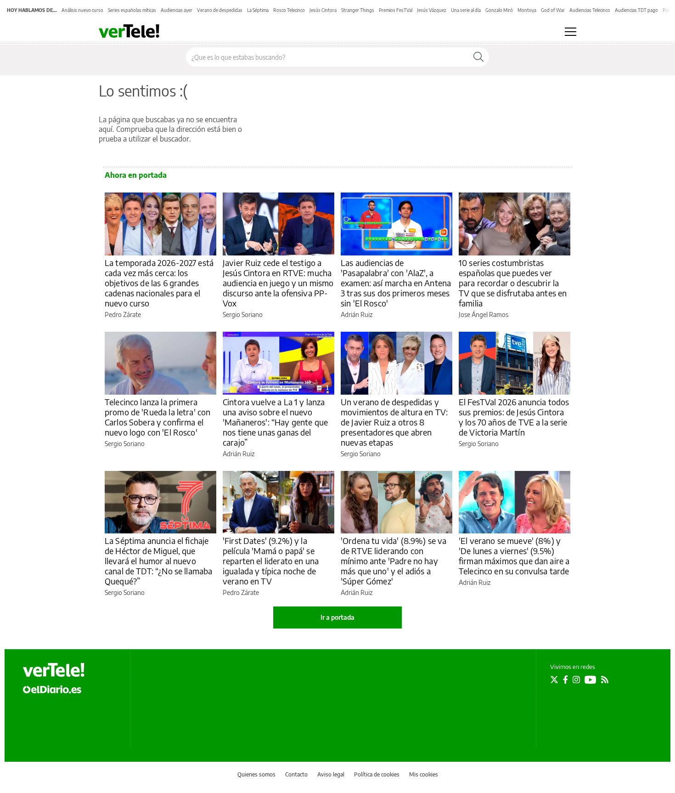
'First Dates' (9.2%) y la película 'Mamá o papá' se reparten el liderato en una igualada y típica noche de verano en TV (271, 560)
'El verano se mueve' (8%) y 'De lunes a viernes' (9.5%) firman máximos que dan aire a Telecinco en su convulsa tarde (514, 555)
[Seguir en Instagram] (576, 679)
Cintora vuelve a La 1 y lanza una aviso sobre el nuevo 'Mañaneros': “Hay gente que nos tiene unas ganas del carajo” (275, 421)
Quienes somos (256, 774)
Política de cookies (376, 774)
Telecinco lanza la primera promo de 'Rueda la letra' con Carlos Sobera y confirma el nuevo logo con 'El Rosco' (157, 416)
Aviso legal (330, 774)
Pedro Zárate (123, 314)
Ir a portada (337, 617)
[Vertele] (53, 670)
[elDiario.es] (52, 689)
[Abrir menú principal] (570, 32)
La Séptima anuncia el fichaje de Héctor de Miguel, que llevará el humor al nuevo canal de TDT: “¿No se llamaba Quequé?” (158, 560)
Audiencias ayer (176, 10)
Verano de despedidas (219, 10)
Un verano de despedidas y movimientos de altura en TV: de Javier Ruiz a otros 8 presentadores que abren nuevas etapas (394, 421)
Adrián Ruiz (356, 314)
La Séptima (258, 10)
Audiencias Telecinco (589, 10)
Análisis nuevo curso (82, 10)
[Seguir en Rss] (604, 679)
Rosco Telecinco (289, 10)
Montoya (527, 10)
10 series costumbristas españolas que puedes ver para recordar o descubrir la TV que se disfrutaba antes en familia (513, 282)
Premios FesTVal (395, 10)
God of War (553, 10)
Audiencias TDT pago (636, 10)
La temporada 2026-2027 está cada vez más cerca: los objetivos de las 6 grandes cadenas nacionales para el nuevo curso (159, 282)
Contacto (296, 774)
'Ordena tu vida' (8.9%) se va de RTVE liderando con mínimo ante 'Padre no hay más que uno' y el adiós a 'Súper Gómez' (393, 560)
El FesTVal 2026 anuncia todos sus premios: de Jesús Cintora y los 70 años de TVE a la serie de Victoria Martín (514, 416)
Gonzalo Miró (499, 10)
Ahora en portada (136, 175)
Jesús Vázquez (431, 10)
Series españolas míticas (132, 10)
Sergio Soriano (243, 314)
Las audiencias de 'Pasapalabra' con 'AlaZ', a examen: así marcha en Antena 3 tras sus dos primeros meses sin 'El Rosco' (396, 282)
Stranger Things (357, 10)
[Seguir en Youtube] (590, 679)
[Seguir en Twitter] (554, 679)
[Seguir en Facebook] (565, 679)
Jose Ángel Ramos (483, 314)
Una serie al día (466, 10)
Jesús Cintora (323, 10)
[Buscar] (478, 57)
